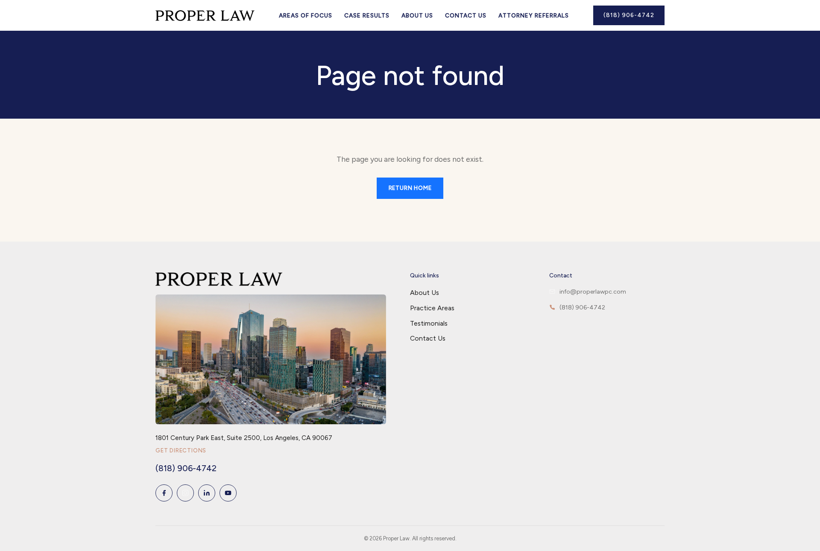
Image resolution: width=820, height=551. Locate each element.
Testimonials (429, 323)
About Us (417, 15)
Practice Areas (432, 308)
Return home (410, 188)
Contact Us (465, 15)
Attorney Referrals (533, 15)
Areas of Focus (305, 15)
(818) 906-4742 (628, 15)
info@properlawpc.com (592, 291)
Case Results (367, 15)
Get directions (180, 450)
